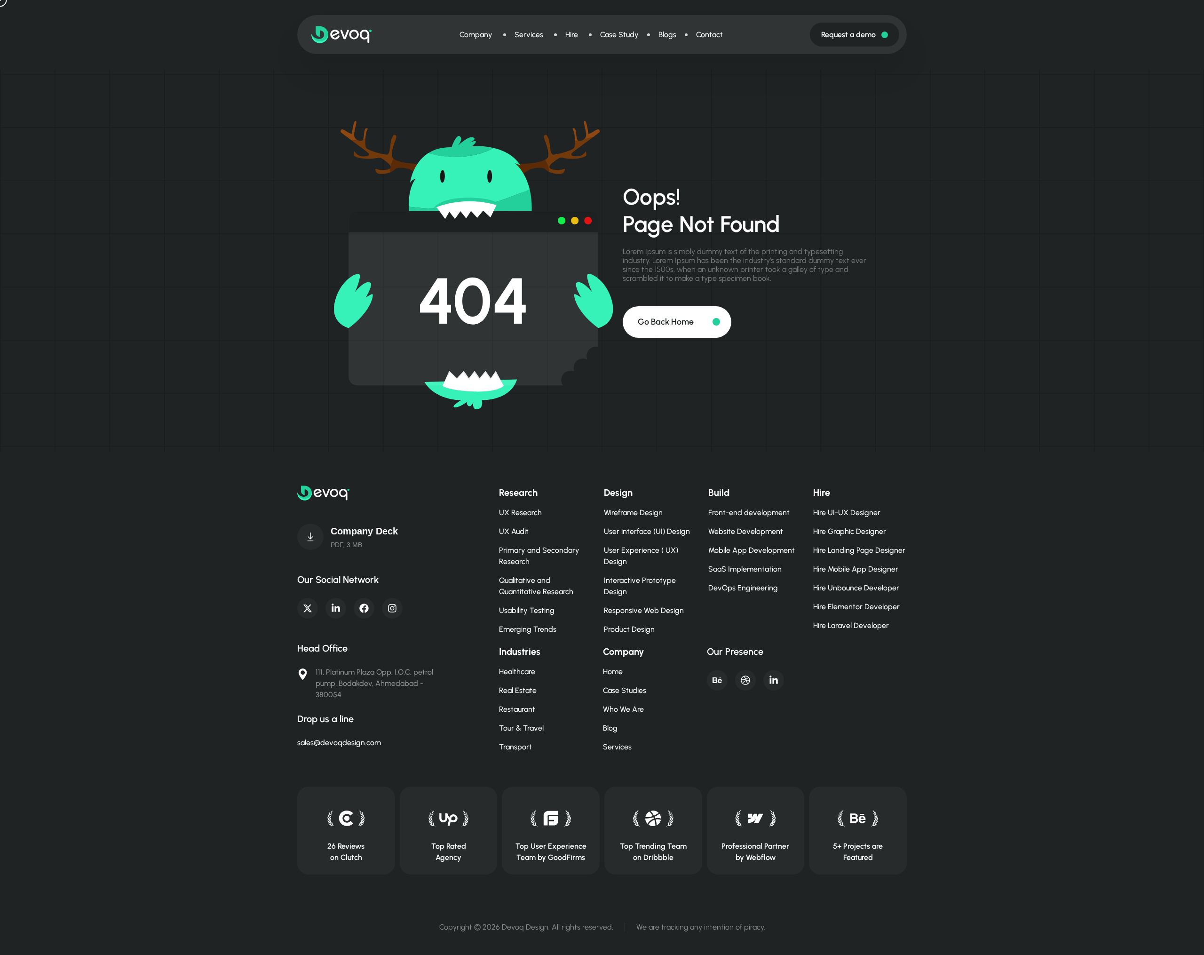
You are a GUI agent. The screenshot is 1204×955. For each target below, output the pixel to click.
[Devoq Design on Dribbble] (653, 818)
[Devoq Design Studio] (551, 818)
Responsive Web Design (644, 610)
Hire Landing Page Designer (859, 550)
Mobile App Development (751, 550)
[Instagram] (392, 608)
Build (718, 492)
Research (518, 492)
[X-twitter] (307, 608)
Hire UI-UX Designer (846, 512)
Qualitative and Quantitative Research (536, 586)
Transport (515, 746)
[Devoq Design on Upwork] (448, 818)
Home (613, 671)
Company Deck (364, 531)
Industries (519, 651)
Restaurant (517, 709)
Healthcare (517, 671)
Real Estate (518, 690)
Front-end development (749, 512)
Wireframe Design (633, 512)
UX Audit (514, 531)
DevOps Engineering (743, 587)
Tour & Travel (521, 728)
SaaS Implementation (745, 569)
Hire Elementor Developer (856, 606)
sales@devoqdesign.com (339, 742)
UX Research (520, 512)
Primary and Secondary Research (539, 556)
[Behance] (717, 680)
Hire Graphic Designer (849, 531)
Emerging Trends (527, 629)
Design (618, 492)
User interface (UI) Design (647, 531)
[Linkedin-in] (335, 608)
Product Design (629, 629)
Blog (610, 728)
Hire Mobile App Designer (855, 569)
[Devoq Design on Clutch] (345, 818)
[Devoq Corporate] (310, 537)
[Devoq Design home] (341, 34)
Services (617, 746)
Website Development (745, 531)
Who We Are (623, 709)
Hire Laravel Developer (851, 625)
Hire (821, 492)
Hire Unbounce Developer (856, 587)
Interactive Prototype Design (640, 586)
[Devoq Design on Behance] (858, 818)
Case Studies (624, 690)
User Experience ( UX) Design (641, 556)
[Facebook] (364, 608)
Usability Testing (526, 610)
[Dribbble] (745, 680)
